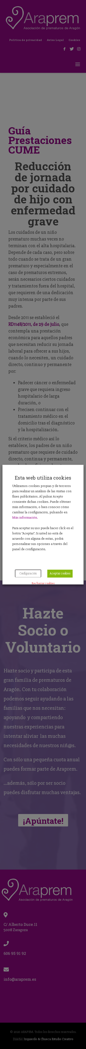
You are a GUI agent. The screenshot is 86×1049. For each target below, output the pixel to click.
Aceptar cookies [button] (60, 573)
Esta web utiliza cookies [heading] (43, 478)
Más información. (25, 517)
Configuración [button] (28, 573)
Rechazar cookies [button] (43, 583)
